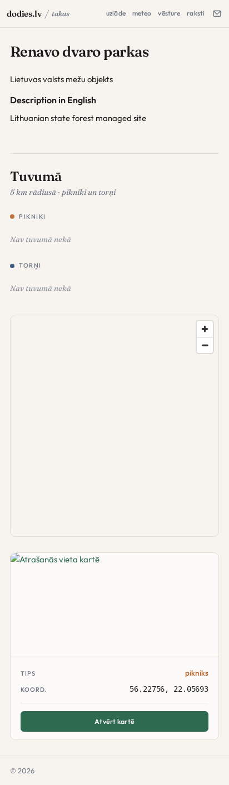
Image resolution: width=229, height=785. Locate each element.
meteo (142, 13)
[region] (115, 426)
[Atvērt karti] (114, 605)
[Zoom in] (205, 329)
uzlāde (116, 13)
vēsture (169, 13)
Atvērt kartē (114, 721)
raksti (196, 13)
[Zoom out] (205, 345)
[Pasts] (216, 13)
